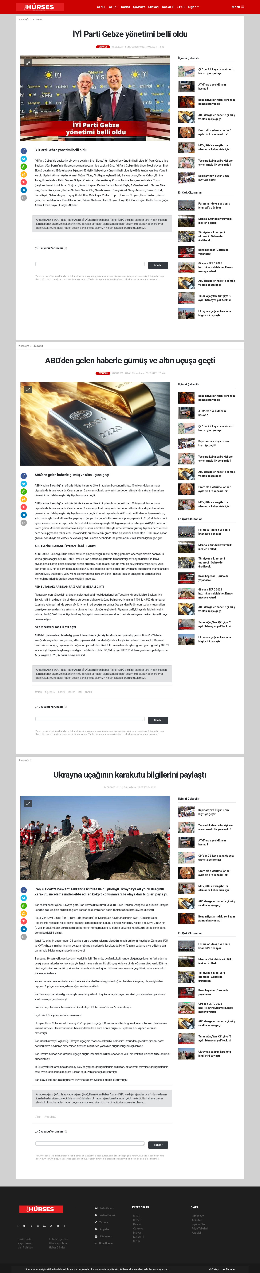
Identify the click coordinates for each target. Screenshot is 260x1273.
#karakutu (50, 1116)
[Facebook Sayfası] (19, 1226)
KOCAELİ (168, 7)
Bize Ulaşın (106, 1243)
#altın (38, 692)
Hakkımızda (24, 1239)
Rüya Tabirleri (200, 1228)
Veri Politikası (25, 1247)
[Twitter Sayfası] (26, 1226)
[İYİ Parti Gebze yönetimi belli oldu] (95, 97)
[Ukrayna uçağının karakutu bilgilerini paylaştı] (95, 837)
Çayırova (139, 7)
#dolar (61, 692)
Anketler (197, 1220)
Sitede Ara (198, 1215)
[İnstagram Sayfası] (32, 1226)
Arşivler (104, 1229)
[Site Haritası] (59, 1226)
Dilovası (153, 7)
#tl (79, 692)
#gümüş (50, 692)
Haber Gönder (57, 1247)
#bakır (88, 692)
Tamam (230, 1269)
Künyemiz (105, 1236)
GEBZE (113, 7)
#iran (38, 1116)
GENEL (101, 7)
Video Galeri (107, 1215)
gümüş (66, 495)
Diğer (192, 7)
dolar (155, 599)
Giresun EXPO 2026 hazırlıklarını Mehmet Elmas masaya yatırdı (215, 267)
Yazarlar (104, 1222)
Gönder (158, 265)
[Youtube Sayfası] (39, 1226)
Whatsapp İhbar (58, 1243)
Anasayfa (24, 19)
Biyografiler (198, 1224)
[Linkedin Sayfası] (46, 1226)
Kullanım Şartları (58, 1239)
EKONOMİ (38, 345)
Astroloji (196, 1232)
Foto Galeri (106, 1208)
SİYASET (37, 19)
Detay (215, 1269)
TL (110, 645)
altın (143, 533)
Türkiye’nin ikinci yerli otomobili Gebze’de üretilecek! (211, 236)
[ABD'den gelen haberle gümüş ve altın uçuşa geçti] (95, 423)
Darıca (125, 7)
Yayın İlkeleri (25, 1243)
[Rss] (52, 1226)
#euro (71, 692)
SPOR (181, 7)
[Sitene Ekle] (66, 1226)
